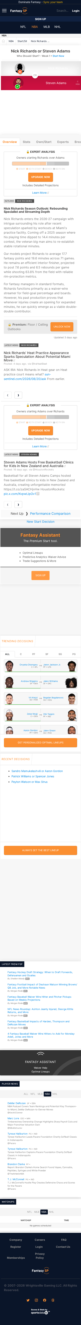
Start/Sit (22, 41)
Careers (40, 1239)
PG (74, 654)
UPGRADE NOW (40, 177)
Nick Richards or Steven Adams (41, 41)
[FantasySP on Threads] (53, 1300)
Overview (10, 142)
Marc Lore (13, 1118)
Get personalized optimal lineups (40, 742)
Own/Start (43, 142)
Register (15, 1246)
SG (60, 654)
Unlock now (61, 326)
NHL (57, 27)
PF (33, 654)
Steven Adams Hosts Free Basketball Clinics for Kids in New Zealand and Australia (38, 464)
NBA (35, 27)
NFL (23, 27)
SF (46, 654)
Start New (58, 56)
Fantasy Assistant (40, 535)
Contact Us (63, 1246)
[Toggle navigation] (4, 10)
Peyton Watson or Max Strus (29, 781)
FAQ (63, 1239)
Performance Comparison (50, 513)
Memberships (16, 1257)
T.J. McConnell (16, 1179)
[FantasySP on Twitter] (28, 1300)
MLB (47, 27)
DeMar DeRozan (17, 1103)
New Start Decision (40, 521)
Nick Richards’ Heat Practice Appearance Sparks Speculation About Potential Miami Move (37, 356)
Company (15, 1239)
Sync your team (53, 2)
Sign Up (40, 19)
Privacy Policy (40, 1255)
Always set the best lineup (40, 850)
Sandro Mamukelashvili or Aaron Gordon (37, 771)
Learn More (39, 192)
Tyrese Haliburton (18, 1133)
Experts (63, 142)
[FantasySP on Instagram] (36, 1300)
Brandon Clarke (16, 1164)
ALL (7, 654)
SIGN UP (40, 575)
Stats (26, 142)
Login (75, 10)
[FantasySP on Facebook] (44, 1300)
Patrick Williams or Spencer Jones (32, 776)
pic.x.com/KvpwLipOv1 (20, 494)
